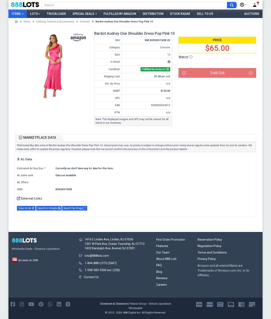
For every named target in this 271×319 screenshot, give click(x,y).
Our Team (163, 252)
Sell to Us (205, 13)
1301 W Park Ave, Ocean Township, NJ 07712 (114, 243)
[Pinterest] (41, 303)
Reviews (161, 278)
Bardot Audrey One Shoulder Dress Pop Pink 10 (124, 21)
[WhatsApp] (50, 303)
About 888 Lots (166, 259)
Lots (34, 13)
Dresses (85, 21)
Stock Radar (180, 13)
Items (16, 13)
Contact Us (91, 277)
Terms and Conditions (212, 252)
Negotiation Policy (209, 246)
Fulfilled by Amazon (120, 13)
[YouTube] (31, 303)
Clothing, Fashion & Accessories (55, 21)
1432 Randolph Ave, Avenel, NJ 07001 (109, 248)
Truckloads (56, 13)
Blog (159, 271)
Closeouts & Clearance (114, 303)
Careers (161, 284)
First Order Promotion (170, 239)
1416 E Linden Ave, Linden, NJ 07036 (108, 239)
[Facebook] (13, 303)
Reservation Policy (210, 239)
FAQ (159, 265)
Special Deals (84, 13)
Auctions (251, 13)
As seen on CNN (28, 260)
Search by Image (74, 208)
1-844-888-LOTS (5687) (101, 263)
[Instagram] (21, 303)
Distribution (153, 13)
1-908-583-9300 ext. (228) (102, 270)
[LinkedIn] (59, 303)
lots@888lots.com (97, 255)
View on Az (25, 208)
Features (162, 246)
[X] (68, 303)
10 (168, 54)
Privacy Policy (207, 259)
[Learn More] (243, 5)
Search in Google (47, 208)
